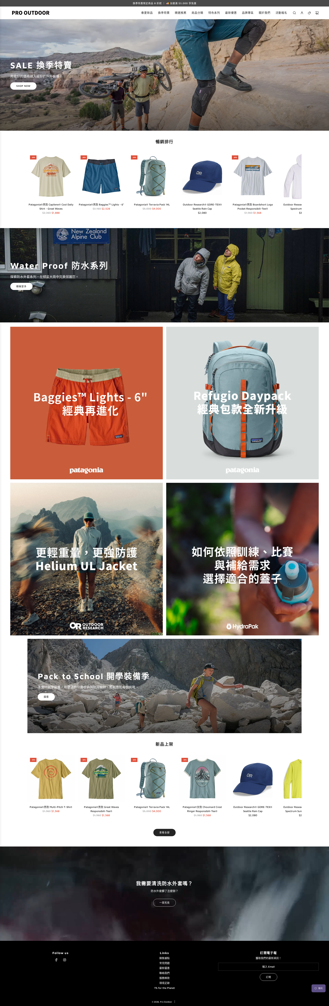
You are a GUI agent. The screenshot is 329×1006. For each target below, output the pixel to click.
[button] (31, 184)
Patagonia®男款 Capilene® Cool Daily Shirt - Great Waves (51, 206)
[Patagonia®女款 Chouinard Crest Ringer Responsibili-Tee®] (202, 778)
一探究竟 (164, 902)
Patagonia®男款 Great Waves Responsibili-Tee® (101, 809)
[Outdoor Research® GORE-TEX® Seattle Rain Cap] (202, 176)
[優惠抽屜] (309, 13)
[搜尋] (294, 13)
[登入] (302, 13)
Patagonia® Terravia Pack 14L (152, 204)
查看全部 (164, 832)
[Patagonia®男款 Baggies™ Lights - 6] (101, 176)
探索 (46, 696)
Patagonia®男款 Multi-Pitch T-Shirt (51, 807)
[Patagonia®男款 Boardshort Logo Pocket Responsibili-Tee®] (252, 176)
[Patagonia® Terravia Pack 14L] (151, 176)
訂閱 (268, 976)
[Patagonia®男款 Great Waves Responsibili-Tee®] (101, 778)
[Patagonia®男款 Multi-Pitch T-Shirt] (51, 778)
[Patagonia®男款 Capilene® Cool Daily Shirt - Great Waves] (51, 176)
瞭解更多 (21, 286)
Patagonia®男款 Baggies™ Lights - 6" (101, 204)
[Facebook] (56, 960)
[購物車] (317, 13)
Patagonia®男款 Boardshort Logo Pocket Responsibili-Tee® (253, 206)
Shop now (23, 86)
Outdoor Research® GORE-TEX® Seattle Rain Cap (202, 206)
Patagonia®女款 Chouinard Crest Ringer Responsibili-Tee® (202, 809)
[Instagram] (64, 960)
